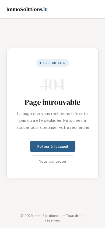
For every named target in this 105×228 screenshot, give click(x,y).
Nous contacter (52, 161)
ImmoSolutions (27, 9)
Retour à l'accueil (52, 146)
